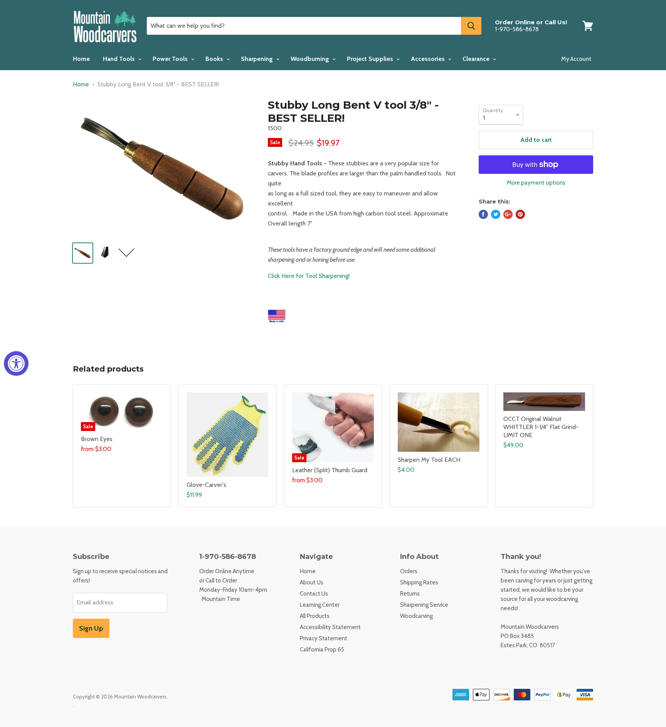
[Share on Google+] (508, 214)
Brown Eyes (97, 439)
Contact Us (314, 593)
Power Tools (171, 58)
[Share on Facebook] (483, 214)
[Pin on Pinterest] (520, 214)
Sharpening (257, 58)
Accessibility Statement (330, 627)
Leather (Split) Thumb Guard (329, 470)
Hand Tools (119, 58)
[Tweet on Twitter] (495, 214)
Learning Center (320, 604)
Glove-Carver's (206, 484)
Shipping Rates (419, 582)
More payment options (536, 183)
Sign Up (91, 628)
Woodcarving (416, 616)
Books (215, 58)
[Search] (471, 26)
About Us (311, 582)
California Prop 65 (322, 649)
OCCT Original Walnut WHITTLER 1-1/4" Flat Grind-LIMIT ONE (541, 427)
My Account (576, 59)
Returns (410, 593)
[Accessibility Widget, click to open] (16, 363)
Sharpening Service (424, 604)
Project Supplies (371, 58)
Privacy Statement (323, 638)
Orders (408, 571)
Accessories (428, 58)
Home (81, 58)
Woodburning (311, 58)
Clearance (476, 58)
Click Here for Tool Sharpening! (309, 275)
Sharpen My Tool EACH (429, 459)
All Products (315, 616)
